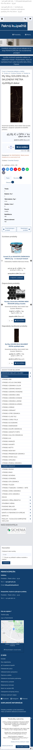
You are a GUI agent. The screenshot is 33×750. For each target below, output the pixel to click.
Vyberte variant (16, 278)
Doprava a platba (6, 675)
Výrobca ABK (7, 379)
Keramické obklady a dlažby (12, 373)
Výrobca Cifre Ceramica (11, 413)
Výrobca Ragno (8, 469)
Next (31, 261)
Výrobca (5, 376)
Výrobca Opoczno (8, 460)
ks (12, 320)
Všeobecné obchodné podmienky (11, 678)
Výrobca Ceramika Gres (11, 395)
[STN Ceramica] (16, 540)
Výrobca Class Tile (9, 416)
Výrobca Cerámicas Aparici (12, 404)
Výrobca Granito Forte (11, 432)
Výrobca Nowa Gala (9, 457)
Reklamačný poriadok (7, 681)
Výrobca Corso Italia (10, 419)
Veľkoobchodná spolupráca (9, 672)
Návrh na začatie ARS (7, 688)
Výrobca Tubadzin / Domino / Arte (15, 488)
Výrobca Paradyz (8, 466)
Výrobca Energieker (9, 426)
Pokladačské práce (6, 668)
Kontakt (3, 659)
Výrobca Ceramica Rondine (12, 392)
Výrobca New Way (8, 451)
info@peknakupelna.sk (12, 585)
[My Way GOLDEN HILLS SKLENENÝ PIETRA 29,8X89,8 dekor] (16, 104)
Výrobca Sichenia (8, 475)
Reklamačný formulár (7, 685)
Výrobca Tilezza (8, 485)
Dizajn (4, 497)
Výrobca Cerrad (8, 407)
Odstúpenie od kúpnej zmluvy (10, 691)
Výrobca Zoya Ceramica (11, 494)
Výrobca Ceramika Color (11, 385)
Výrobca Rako (7, 472)
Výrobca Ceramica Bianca (11, 389)
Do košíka (23, 147)
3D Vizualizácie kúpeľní (8, 665)
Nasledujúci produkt (24, 229)
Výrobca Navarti (8, 444)
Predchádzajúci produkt (9, 229)
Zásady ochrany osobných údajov (20, 741)
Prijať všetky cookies (22, 746)
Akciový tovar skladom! (11, 370)
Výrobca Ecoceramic (10, 423)
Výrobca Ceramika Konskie (12, 398)
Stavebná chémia (8, 503)
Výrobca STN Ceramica (10, 481)
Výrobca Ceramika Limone (11, 401)
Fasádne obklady (8, 506)
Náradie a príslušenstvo (11, 500)
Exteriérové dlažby (9, 509)
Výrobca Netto (7, 447)
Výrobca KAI (6, 438)
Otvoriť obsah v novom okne (13, 649)
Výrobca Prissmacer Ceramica (13, 454)
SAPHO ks (5, 516)
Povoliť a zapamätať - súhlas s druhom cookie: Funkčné (12, 644)
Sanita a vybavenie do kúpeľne (13, 513)
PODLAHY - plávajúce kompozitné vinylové (14, 520)
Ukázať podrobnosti (7, 745)
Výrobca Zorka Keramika (11, 491)
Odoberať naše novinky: (9, 551)
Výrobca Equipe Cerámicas (12, 429)
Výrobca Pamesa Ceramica (12, 463)
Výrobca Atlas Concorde (11, 382)
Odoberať (6, 562)
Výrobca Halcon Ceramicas (12, 435)
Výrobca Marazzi (8, 441)
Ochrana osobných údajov (9, 695)
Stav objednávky (6, 662)
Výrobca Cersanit (8, 410)
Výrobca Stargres (9, 478)
